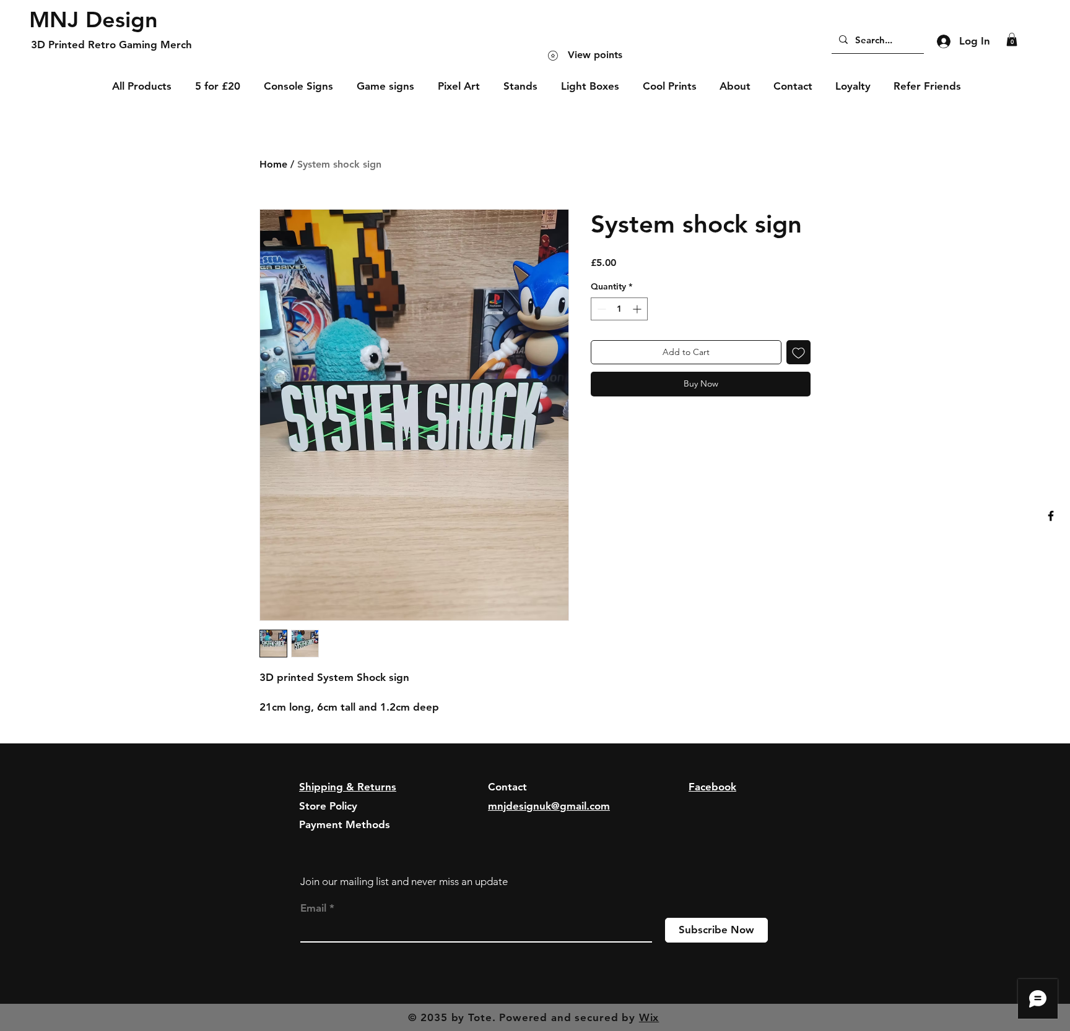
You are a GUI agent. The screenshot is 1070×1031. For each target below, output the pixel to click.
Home (273, 164)
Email (313, 908)
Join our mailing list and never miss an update (404, 881)
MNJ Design (93, 19)
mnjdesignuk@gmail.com (549, 806)
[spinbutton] (619, 309)
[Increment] (638, 309)
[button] (1011, 39)
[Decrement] (600, 309)
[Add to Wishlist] (798, 352)
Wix (649, 1017)
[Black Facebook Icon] (1051, 516)
